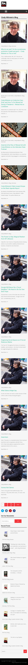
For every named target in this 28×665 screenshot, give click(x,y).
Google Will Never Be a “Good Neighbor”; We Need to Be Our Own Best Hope (12, 289)
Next (18, 504)
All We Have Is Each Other (7, 95)
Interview (14, 46)
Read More (3, 63)
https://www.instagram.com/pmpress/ (6, 510)
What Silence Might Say (9, 390)
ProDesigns (24, 662)
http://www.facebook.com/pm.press (14, 510)
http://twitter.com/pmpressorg (2, 510)
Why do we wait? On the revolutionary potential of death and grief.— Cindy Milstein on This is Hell (13, 51)
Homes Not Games (7, 487)
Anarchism (4, 437)
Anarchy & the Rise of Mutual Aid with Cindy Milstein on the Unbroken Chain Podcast (13, 147)
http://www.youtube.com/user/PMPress (10, 510)
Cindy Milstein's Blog (6, 46)
